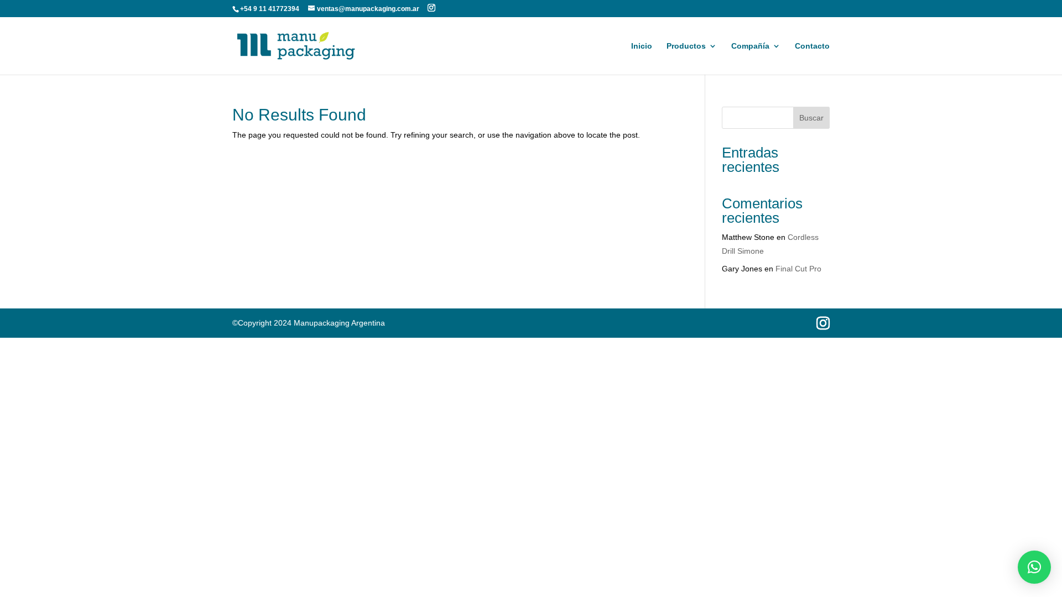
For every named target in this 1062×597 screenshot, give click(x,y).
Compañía (750, 46)
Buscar (811, 117)
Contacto (812, 46)
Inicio (641, 46)
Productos (686, 46)
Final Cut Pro (798, 268)
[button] (1034, 567)
